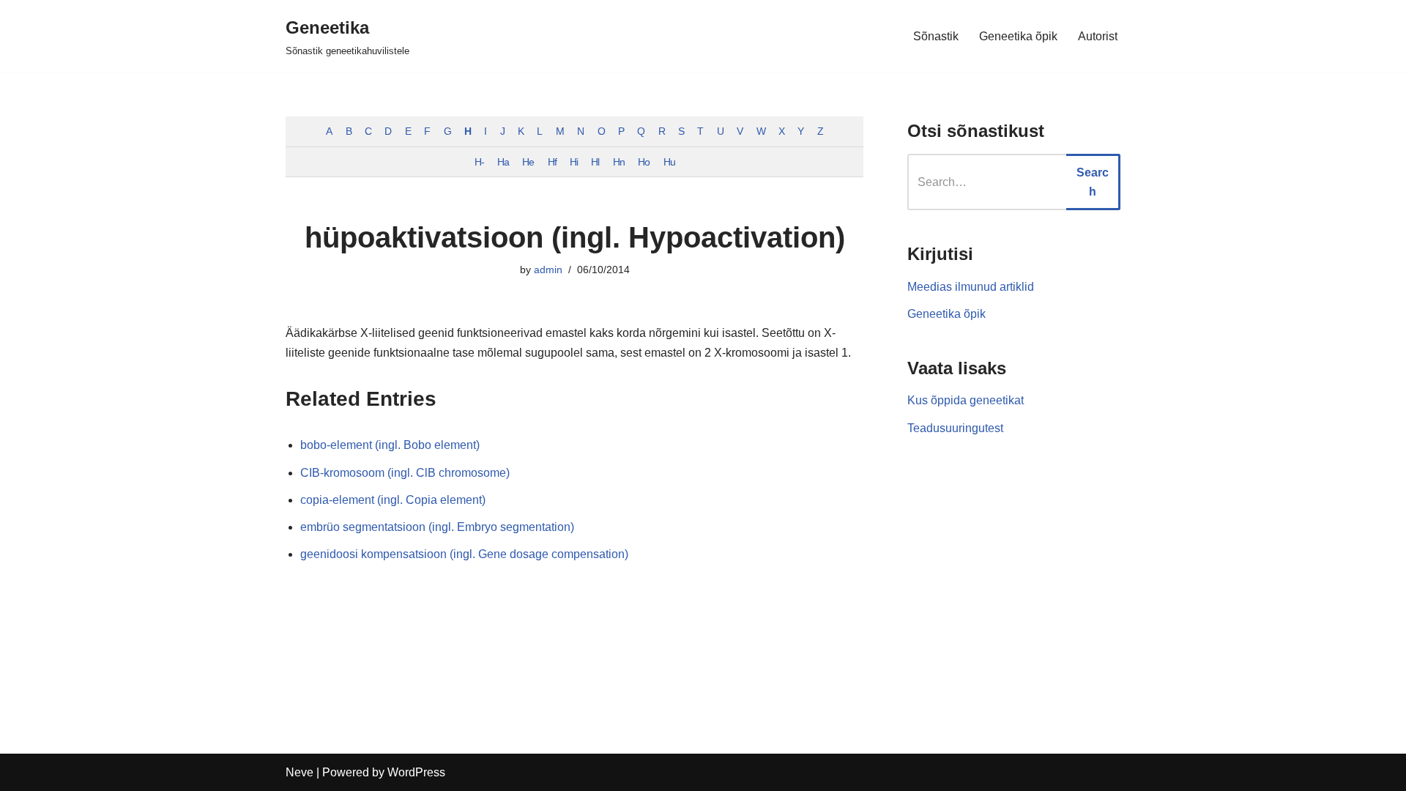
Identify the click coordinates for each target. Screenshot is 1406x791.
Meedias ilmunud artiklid (970, 287)
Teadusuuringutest (955, 428)
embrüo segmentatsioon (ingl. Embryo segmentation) (437, 527)
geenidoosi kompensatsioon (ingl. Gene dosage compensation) (464, 554)
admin (548, 269)
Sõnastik (936, 36)
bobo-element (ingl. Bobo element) (390, 445)
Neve (299, 772)
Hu (669, 162)
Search (1092, 182)
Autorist (1097, 36)
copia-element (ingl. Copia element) (393, 500)
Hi (574, 162)
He (528, 162)
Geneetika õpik (1018, 36)
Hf (552, 162)
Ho (644, 162)
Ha (503, 162)
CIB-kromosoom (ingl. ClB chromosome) (405, 473)
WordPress (416, 772)
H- (479, 162)
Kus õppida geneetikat (965, 400)
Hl (595, 162)
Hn (619, 162)
